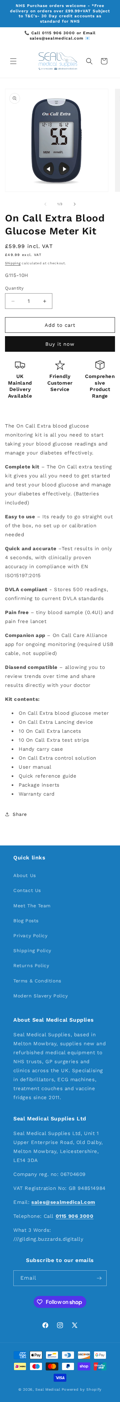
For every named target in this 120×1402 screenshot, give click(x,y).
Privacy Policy (30, 935)
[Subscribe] (99, 1278)
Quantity (14, 288)
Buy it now (60, 344)
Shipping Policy (32, 950)
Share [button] (20, 814)
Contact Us (27, 890)
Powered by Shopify (82, 1389)
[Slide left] (45, 204)
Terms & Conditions (37, 980)
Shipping (13, 263)
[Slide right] (74, 204)
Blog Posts (26, 920)
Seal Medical (47, 1389)
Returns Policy (31, 965)
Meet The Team (32, 905)
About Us (24, 875)
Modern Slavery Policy (40, 995)
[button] (13, 61)
